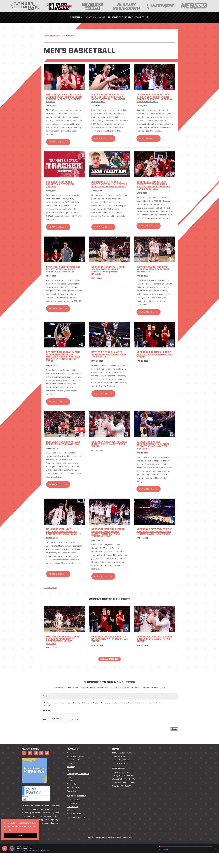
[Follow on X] (30, 753)
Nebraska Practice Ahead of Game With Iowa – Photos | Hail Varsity (154, 354)
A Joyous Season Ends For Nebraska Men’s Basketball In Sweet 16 (153, 269)
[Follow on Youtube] (47, 753)
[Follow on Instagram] (36, 753)
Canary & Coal (72, 810)
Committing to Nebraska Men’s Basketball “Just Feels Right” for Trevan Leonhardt (109, 184)
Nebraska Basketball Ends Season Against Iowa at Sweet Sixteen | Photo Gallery (108, 270)
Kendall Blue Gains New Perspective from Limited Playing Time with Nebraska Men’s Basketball (153, 185)
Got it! (20, 835)
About (69, 753)
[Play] (4, 848)
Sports (90, 17)
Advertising (71, 767)
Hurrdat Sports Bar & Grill (76, 817)
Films (69, 770)
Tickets (139, 17)
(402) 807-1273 (122, 763)
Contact (70, 763)
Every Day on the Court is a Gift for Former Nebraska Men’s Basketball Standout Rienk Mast (108, 98)
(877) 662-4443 (124, 760)
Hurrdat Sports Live (120, 17)
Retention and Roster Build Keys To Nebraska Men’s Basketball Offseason (63, 269)
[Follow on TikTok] (41, 753)
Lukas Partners (72, 807)
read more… (56, 141)
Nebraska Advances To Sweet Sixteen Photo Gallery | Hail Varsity (109, 444)
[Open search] (147, 17)
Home (46, 35)
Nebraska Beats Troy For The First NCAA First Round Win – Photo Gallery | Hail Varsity (154, 531)
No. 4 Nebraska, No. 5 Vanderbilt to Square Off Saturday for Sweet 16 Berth (63, 531)
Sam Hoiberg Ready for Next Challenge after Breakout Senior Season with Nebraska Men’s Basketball (154, 98)
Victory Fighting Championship (78, 774)
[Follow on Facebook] (24, 753)
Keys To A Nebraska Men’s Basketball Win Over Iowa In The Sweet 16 (108, 354)
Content (75, 17)
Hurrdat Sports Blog (74, 760)
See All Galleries (109, 658)
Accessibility (71, 791)
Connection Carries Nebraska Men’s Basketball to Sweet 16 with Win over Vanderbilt (153, 445)
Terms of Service (73, 787)
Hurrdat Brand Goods (74, 813)
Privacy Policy (72, 784)
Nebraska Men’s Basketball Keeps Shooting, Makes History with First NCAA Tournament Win (108, 533)
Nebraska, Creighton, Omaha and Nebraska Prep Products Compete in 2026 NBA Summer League (64, 98)
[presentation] (60, 718)
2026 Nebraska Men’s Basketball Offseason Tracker (60, 184)
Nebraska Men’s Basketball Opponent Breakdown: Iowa (63, 443)
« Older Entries (50, 587)
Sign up (174, 729)
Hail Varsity (55, 35)
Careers (70, 780)
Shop (102, 17)
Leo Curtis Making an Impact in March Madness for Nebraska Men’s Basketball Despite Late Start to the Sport (63, 357)
